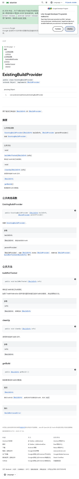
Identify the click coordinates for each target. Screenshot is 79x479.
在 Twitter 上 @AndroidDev (36, 444)
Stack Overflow (58, 457)
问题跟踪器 (57, 461)
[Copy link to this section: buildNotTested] (19, 273)
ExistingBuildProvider (14, 133)
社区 (14, 469)
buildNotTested (11, 155)
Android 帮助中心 (59, 441)
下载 (3, 447)
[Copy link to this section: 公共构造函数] (19, 198)
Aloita (69, 29)
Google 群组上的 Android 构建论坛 (39, 457)
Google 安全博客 (33, 451)
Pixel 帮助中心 (57, 444)
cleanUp (8, 170)
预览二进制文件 (7, 451)
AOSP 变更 (22, 18)
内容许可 (22, 427)
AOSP (4, 41)
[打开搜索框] (42, 2)
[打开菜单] (3, 2)
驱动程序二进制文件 (8, 457)
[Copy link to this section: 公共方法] (14, 267)
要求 (3, 444)
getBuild (8, 184)
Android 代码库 (7, 441)
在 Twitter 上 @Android (35, 441)
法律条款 (21, 469)
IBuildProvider (33, 82)
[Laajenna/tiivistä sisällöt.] (14, 47)
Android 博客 (32, 447)
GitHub (4, 461)
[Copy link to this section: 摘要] (9, 120)
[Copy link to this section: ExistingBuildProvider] (25, 204)
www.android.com (59, 451)
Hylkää (58, 29)
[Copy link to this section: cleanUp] (12, 320)
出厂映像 (5, 454)
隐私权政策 (34, 469)
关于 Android (6, 469)
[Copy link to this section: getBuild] (12, 363)
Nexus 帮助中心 (58, 447)
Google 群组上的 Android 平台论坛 (39, 454)
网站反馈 (43, 469)
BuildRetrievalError (13, 413)
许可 (27, 469)
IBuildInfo (21, 111)
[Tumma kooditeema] (75, 210)
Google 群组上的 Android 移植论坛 (39, 461)
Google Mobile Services (61, 454)
